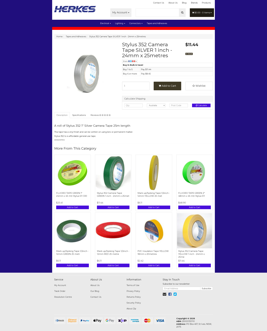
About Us (172, 3)
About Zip (131, 308)
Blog (184, 3)
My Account (120, 12)
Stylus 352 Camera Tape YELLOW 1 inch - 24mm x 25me (191, 254)
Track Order (59, 291)
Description (62, 115)
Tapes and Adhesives (157, 23)
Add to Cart (168, 85)
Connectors (135, 23)
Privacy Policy (133, 291)
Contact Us (158, 3)
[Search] (182, 12)
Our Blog (94, 291)
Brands (194, 3)
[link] (169, 294)
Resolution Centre (63, 297)
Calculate (202, 105)
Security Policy (134, 303)
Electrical (104, 23)
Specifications (79, 115)
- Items (203, 12)
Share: (125, 61)
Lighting (119, 23)
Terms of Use (133, 285)
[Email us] (164, 294)
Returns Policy (134, 297)
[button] (199, 86)
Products (206, 3)
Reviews (95, 115)
